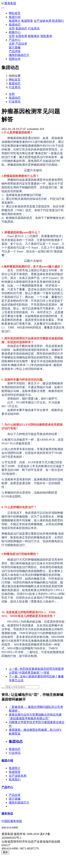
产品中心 (15, 39)
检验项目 (34, 36)
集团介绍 (15, 17)
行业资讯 (34, 28)
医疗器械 (15, 47)
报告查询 (46, 36)
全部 (12, 28)
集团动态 (15, 24)
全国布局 (21, 36)
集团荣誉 (27, 20)
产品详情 (15, 51)
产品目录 (21, 43)
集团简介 (15, 20)
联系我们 (58, 20)
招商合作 (15, 58)
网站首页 (15, 13)
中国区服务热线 (11, 821)
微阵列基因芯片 (19, 55)
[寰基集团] (33, 3)
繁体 (5, 852)
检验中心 (15, 32)
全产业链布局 (42, 20)
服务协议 (7, 813)
